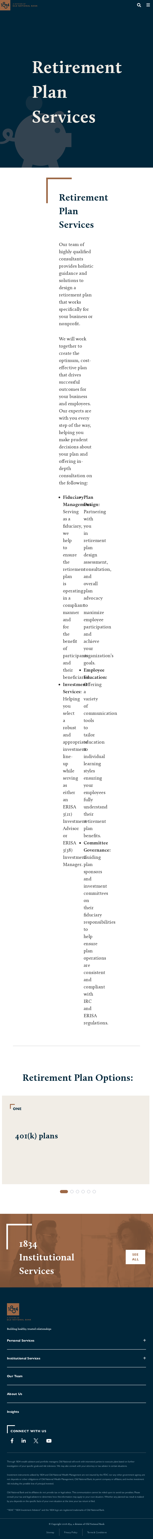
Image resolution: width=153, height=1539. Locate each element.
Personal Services (20, 1340)
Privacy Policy (70, 1532)
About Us (14, 1394)
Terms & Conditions (97, 1532)
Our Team (15, 1376)
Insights (13, 1412)
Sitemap (50, 1532)
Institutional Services (23, 1358)
